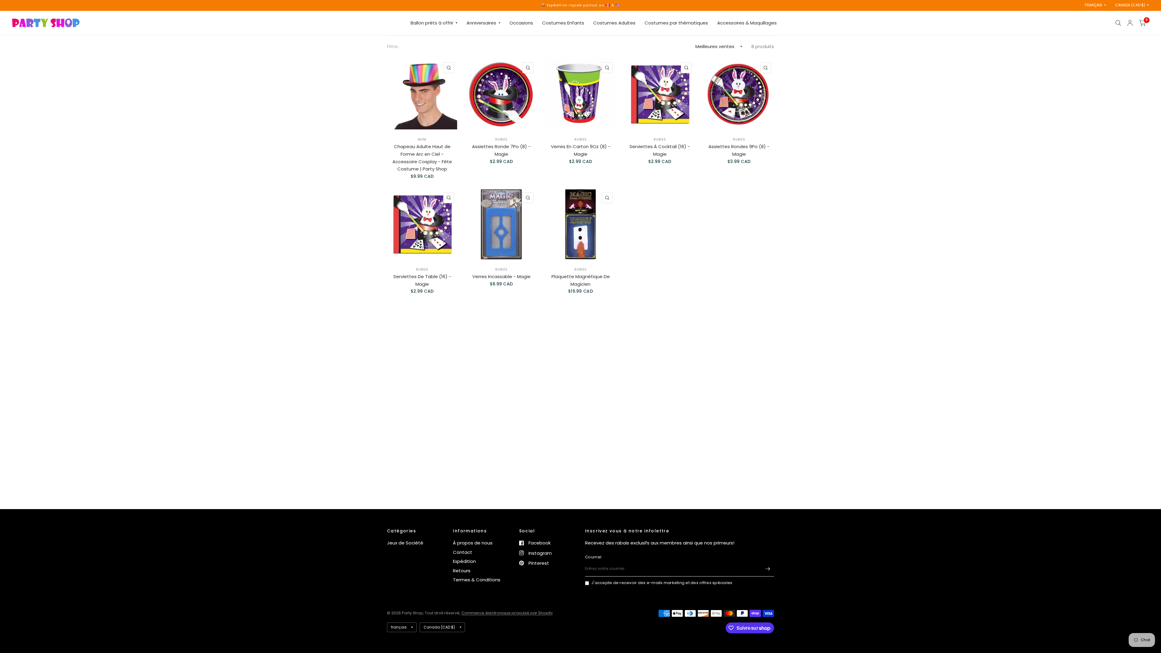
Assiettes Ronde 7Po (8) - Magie (501, 150)
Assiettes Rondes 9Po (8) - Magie (738, 150)
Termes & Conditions (476, 580)
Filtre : (393, 46)
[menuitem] (434, 23)
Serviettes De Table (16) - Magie (422, 280)
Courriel (593, 557)
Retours (461, 570)
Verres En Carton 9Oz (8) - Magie (580, 150)
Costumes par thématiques (676, 23)
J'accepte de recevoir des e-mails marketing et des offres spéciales (661, 583)
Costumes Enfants (563, 23)
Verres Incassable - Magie (501, 276)
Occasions (521, 23)
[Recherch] (1118, 23)
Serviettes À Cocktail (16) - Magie (659, 150)
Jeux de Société (405, 543)
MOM (422, 139)
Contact (462, 552)
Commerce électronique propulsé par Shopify (507, 613)
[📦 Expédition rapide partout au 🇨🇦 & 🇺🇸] (580, 5)
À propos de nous (473, 543)
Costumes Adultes (614, 23)
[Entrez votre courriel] (768, 569)
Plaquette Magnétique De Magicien (580, 280)
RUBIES (501, 139)
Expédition (464, 561)
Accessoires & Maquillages (747, 23)
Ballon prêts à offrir (432, 23)
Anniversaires (481, 23)
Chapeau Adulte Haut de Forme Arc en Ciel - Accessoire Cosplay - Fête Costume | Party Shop (422, 157)
